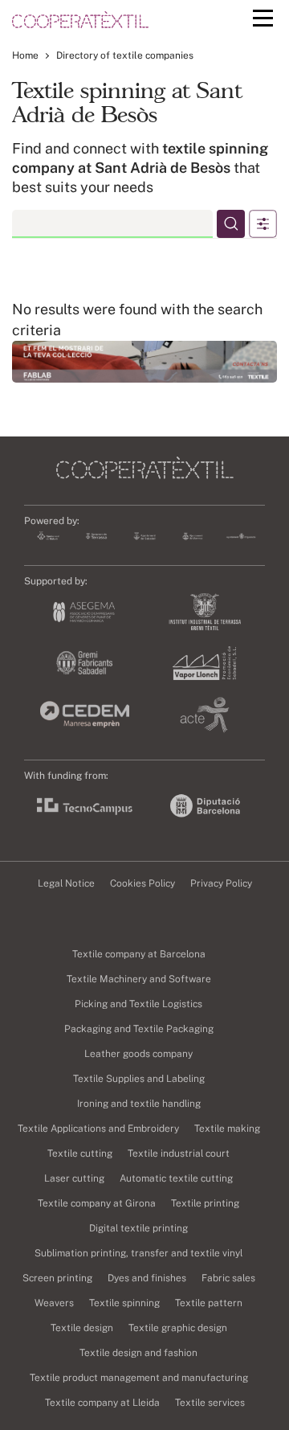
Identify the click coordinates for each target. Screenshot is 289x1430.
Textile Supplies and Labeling (139, 1078)
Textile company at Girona (97, 1203)
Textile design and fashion (138, 1352)
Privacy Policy (221, 883)
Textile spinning (124, 1303)
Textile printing (205, 1203)
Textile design (82, 1328)
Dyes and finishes (147, 1278)
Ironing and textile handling (139, 1103)
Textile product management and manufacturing (139, 1377)
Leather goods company (138, 1053)
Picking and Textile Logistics (138, 1004)
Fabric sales (228, 1278)
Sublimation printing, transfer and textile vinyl (138, 1253)
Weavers (54, 1303)
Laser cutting (74, 1178)
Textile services (210, 1402)
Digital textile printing (138, 1228)
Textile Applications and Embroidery (98, 1128)
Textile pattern (208, 1303)
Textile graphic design (177, 1328)
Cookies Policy (142, 883)
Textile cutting (79, 1153)
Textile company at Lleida (102, 1402)
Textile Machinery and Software (139, 979)
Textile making (227, 1128)
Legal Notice (66, 883)
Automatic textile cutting (176, 1178)
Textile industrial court (179, 1153)
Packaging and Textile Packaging (139, 1029)
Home (25, 55)
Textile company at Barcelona (139, 954)
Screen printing (57, 1278)
